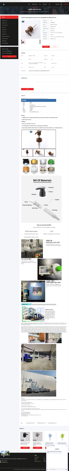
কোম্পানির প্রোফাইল (36, 457)
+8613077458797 (9, 53)
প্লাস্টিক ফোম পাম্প (4, 34)
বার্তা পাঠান (27, 89)
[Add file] (47, 469)
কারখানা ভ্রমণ (36, 458)
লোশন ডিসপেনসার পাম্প (5, 25)
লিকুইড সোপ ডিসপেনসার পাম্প (5, 36)
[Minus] (66, 445)
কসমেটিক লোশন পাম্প (4, 20)
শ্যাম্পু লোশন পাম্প (4, 29)
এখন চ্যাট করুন (46, 46)
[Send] (66, 469)
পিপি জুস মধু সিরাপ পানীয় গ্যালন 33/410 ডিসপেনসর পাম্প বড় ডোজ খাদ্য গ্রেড (37, 444)
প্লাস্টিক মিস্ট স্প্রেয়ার (5, 38)
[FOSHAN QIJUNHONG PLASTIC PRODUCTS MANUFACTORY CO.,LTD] (3, 4)
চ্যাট (9, 56)
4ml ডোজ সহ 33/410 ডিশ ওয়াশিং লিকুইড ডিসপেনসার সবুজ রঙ (25, 443)
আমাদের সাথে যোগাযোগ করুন (37, 461)
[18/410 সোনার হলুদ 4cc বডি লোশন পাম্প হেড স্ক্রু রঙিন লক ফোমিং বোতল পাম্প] (31, 29)
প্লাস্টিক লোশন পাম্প (25, 11)
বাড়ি (21, 11)
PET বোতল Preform (5, 43)
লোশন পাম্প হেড (4, 27)
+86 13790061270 (8, 51)
